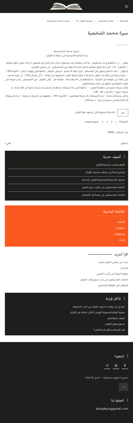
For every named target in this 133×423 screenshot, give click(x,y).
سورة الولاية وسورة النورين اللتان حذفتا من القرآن (97, 312)
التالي (123, 112)
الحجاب (124, 268)
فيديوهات (119, 234)
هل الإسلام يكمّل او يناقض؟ (109, 330)
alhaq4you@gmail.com (112, 409)
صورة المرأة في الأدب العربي (112, 274)
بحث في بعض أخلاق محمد (113, 262)
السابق (123, 143)
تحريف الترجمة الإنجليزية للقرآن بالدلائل (103, 180)
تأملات (121, 222)
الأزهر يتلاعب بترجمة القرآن (110, 165)
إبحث (122, 240)
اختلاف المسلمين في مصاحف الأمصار (103, 195)
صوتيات (120, 228)
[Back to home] (66, 6)
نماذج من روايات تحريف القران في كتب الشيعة (99, 307)
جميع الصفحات (92, 121)
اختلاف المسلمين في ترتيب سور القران (103, 187)
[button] (126, 6)
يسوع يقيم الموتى (115, 324)
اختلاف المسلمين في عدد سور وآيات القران (104, 280)
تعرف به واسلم (116, 318)
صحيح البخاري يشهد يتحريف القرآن (105, 172)
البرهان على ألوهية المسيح (113, 285)
